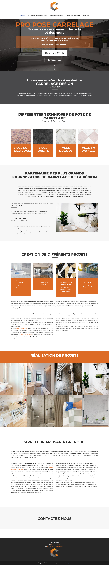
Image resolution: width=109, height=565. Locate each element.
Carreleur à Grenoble (17, 478)
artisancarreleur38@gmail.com (55, 546)
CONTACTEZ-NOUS (54, 519)
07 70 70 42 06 (55, 544)
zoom (13, 379)
